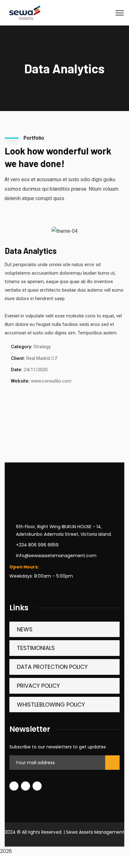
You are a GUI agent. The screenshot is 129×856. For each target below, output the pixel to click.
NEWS (25, 629)
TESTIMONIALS (36, 648)
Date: (17, 369)
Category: (21, 347)
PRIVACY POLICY (38, 686)
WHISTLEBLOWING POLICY (51, 704)
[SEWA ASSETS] (24, 12)
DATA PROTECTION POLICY (52, 667)
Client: (18, 358)
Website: (20, 381)
